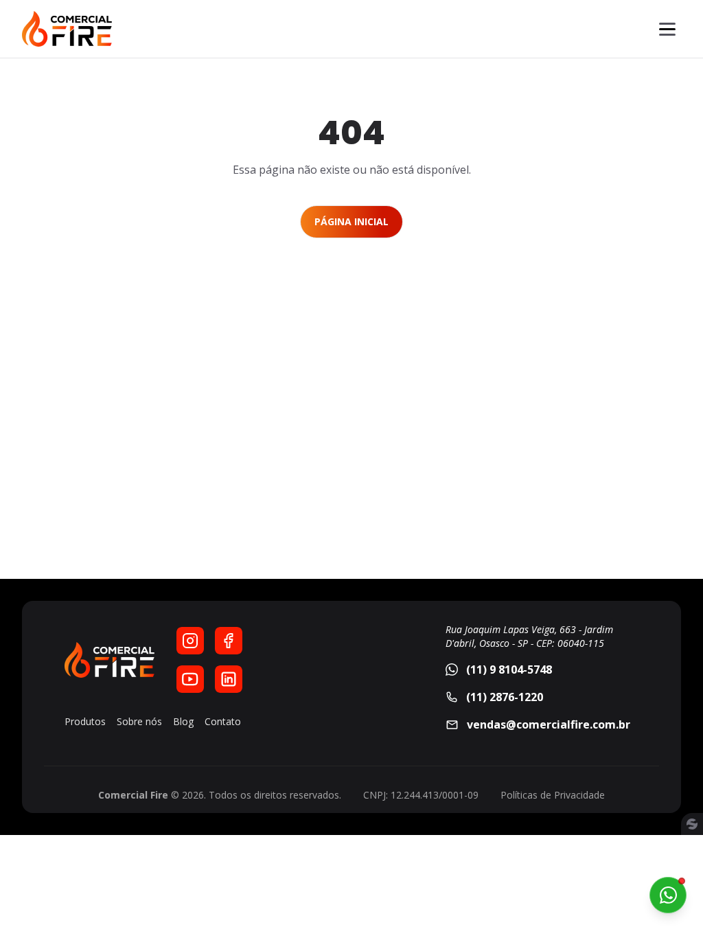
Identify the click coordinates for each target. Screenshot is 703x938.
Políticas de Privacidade (552, 794)
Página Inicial (351, 221)
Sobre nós (139, 721)
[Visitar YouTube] (190, 679)
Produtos (85, 721)
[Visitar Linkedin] (228, 679)
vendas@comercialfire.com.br (548, 724)
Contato (223, 721)
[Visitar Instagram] (190, 640)
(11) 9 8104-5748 (509, 669)
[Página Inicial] (67, 29)
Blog (183, 721)
